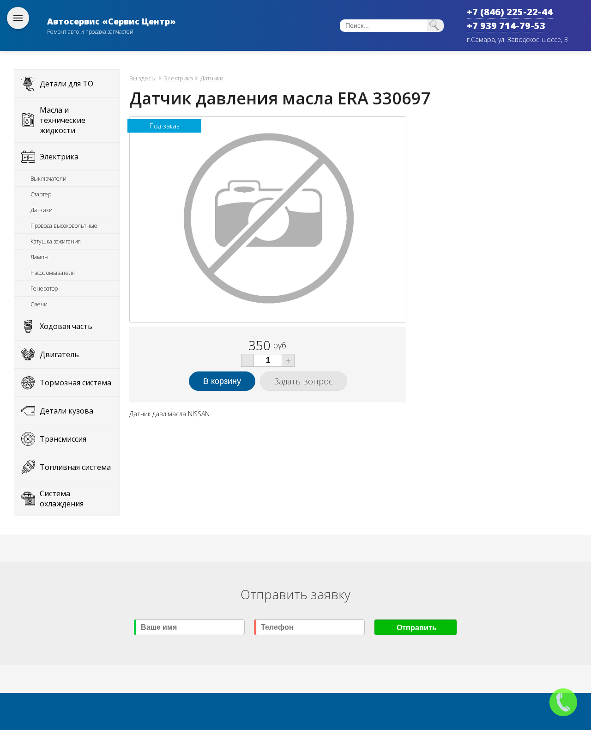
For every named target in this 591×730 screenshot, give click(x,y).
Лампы (39, 257)
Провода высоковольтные (63, 226)
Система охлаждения (62, 498)
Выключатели (48, 178)
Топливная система (75, 467)
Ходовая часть (66, 326)
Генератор (44, 288)
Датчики (41, 210)
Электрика (59, 157)
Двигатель (59, 354)
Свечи (39, 304)
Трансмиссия (63, 439)
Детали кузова (66, 411)
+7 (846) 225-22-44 (510, 12)
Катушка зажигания (55, 241)
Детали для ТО (66, 84)
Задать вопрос (303, 381)
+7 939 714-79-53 (506, 25)
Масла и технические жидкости (62, 120)
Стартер (40, 194)
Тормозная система (75, 382)
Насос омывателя (52, 273)
